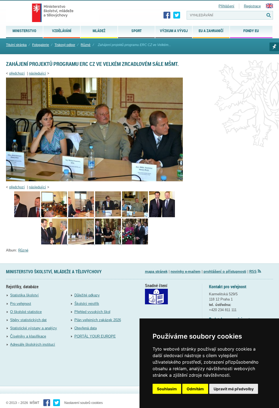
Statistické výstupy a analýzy (33, 328)
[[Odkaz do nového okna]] (156, 303)
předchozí (17, 73)
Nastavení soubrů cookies (83, 402)
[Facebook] (167, 15)
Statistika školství (24, 295)
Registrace (252, 6)
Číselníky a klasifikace (28, 336)
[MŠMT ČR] (52, 13)
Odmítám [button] (195, 388)
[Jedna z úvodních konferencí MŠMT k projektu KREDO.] (54, 216)
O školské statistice (26, 312)
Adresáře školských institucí (32, 344)
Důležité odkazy (87, 295)
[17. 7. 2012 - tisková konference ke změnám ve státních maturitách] (81, 243)
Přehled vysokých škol (92, 312)
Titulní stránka (16, 45)
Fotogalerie (40, 45)
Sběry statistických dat (28, 320)
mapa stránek (156, 271)
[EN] (269, 7)
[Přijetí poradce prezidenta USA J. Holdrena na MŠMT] (54, 243)
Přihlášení (226, 6)
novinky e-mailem (186, 271)
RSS (253, 271)
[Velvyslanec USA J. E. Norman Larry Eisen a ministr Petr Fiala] (162, 216)
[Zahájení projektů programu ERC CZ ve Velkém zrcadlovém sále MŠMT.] (94, 180)
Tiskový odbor (64, 45)
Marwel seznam (274, 46)
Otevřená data (85, 328)
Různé (85, 45)
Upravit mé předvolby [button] (234, 388)
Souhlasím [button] (167, 388)
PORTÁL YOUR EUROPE (95, 336)
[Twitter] (176, 15)
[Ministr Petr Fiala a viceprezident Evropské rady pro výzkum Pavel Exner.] (81, 216)
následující (37, 73)
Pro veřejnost (20, 304)
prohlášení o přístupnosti (225, 271)
